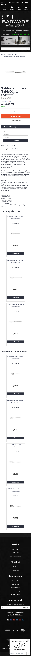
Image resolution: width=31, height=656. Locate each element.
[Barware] (15, 22)
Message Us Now (24, 34)
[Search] (28, 49)
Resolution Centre (15, 556)
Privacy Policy (15, 584)
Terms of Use (15, 581)
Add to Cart (16, 116)
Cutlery (16, 54)
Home (3, 54)
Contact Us (15, 570)
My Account (15, 549)
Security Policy (15, 591)
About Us (15, 567)
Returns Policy (15, 587)
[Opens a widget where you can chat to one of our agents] (19, 646)
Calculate (16, 140)
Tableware (10, 54)
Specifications (16, 149)
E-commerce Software (13, 615)
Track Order (15, 552)
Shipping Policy (15, 594)
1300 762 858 (13, 34)
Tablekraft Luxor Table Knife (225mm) (14, 56)
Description (6, 149)
